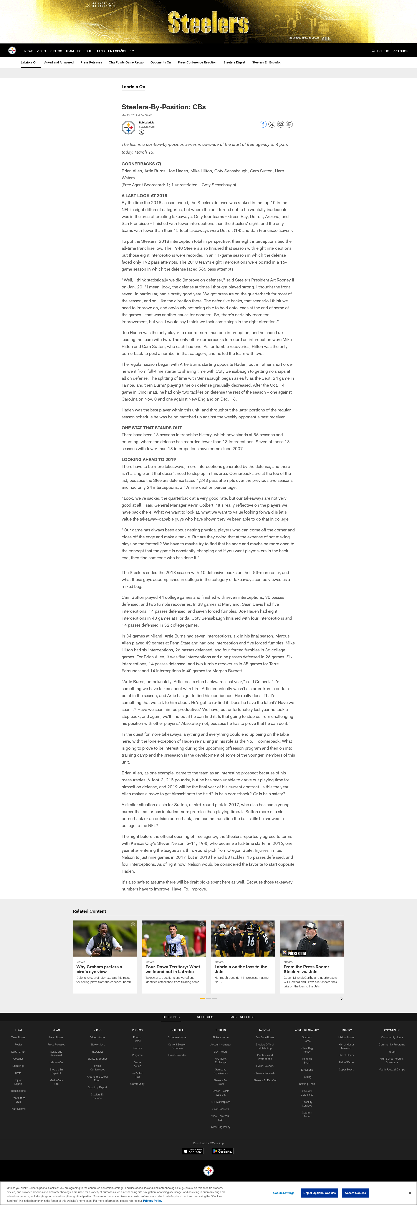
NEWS (56, 1030)
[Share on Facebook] (263, 126)
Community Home (392, 1037)
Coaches (18, 1058)
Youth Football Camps (392, 1069)
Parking (307, 1076)
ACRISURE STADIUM (307, 1030)
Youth (392, 1051)
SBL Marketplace (220, 1101)
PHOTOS (137, 1030)
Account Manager (220, 1044)
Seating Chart (307, 1083)
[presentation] (342, 999)
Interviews (97, 1051)
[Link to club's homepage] (12, 50)
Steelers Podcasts (265, 1073)
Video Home (97, 1037)
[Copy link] (289, 124)
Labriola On (56, 1062)
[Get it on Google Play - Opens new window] (222, 1153)
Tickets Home (220, 1037)
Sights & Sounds (98, 1058)
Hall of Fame (346, 1062)
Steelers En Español (264, 1080)
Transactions (18, 1090)
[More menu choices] (132, 50)
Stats (18, 1072)
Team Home (18, 1037)
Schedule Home (177, 1037)
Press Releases (56, 1044)
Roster (18, 1044)
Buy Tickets (220, 1051)
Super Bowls (346, 1069)
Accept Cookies (355, 1193)
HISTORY (346, 1030)
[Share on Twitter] (271, 126)
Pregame (137, 1055)
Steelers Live (97, 1044)
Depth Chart (18, 1051)
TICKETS (220, 1030)
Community (137, 1083)
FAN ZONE (265, 1030)
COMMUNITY (392, 1030)
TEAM (18, 1030)
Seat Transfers (220, 1108)
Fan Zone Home (265, 1037)
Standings (18, 1065)
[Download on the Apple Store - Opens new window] (193, 1151)
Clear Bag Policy (220, 1126)
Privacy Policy (152, 1200)
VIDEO (97, 1030)
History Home (346, 1037)
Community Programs (392, 1044)
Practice (137, 1048)
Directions (307, 1069)
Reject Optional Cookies (319, 1193)
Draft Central (18, 1108)
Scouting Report (97, 1087)
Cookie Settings (284, 1193)
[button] (203, 998)
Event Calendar (177, 1055)
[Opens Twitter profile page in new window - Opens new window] (141, 132)
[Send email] (280, 126)
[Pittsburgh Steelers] (208, 1171)
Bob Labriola (146, 122)
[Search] (373, 50)
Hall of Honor (346, 1055)
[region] (208, 1193)
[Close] (410, 1193)
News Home (56, 1037)
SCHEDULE (177, 1030)
